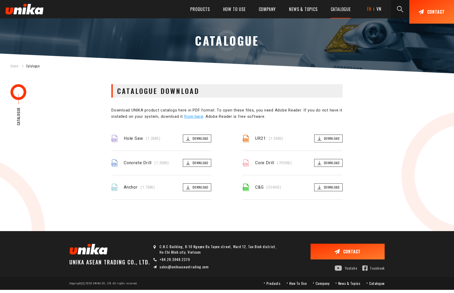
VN (378, 9)
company (267, 9)
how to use (234, 9)
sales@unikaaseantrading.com (184, 266)
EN (369, 9)
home (15, 65)
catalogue (341, 9)
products (200, 9)
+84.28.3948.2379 (174, 259)
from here (193, 116)
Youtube (351, 268)
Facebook (377, 268)
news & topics (303, 9)
